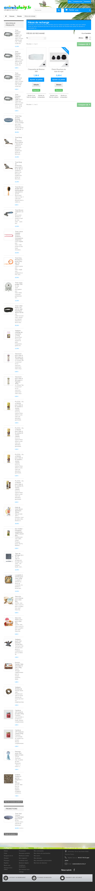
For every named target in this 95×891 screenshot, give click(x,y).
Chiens (6, 851)
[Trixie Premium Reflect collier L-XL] (8, 34)
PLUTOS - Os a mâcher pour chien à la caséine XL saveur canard (19, 485)
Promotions (11, 809)
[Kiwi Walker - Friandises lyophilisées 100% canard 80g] (8, 533)
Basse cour (7, 865)
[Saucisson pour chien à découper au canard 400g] (8, 357)
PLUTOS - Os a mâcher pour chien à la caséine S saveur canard (19, 406)
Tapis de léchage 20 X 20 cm (19, 555)
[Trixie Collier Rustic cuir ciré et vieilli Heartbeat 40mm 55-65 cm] (8, 310)
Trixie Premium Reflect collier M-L (18, 54)
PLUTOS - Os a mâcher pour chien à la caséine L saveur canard (19, 459)
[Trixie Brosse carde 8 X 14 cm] (8, 214)
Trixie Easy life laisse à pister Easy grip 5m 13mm (18, 261)
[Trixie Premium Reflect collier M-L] (8, 55)
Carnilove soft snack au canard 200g (19, 731)
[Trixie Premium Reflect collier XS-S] (8, 98)
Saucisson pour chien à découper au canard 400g (19, 356)
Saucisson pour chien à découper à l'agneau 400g (19, 380)
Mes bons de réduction (40, 863)
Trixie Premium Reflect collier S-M (18, 75)
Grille (86, 39)
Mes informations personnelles (43, 860)
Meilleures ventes (24, 855)
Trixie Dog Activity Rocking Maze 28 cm (19, 118)
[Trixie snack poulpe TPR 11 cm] (8, 286)
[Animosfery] (17, 8)
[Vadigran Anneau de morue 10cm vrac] (8, 691)
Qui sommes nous (24, 869)
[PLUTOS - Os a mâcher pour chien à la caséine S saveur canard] (8, 405)
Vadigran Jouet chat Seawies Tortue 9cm (18, 641)
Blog (70, 1)
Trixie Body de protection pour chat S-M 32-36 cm (19, 165)
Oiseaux (6, 858)
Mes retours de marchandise (42, 853)
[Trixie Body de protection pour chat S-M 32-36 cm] (8, 166)
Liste (90, 39)
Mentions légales (24, 863)
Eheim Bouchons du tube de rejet (59, 70)
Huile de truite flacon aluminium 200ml (19, 509)
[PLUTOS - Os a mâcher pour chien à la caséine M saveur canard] (8, 432)
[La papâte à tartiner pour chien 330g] (8, 579)
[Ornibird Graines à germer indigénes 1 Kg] (8, 778)
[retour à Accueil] (6, 16)
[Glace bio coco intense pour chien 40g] (8, 600)
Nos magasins (23, 858)
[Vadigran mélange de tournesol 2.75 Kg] (8, 334)
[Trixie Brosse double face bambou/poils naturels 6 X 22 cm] (8, 191)
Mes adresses (38, 858)
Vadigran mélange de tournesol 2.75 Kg (19, 333)
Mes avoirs (37, 855)
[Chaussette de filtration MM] (36, 57)
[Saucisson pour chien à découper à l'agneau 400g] (8, 381)
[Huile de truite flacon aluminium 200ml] (8, 511)
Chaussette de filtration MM (36, 70)
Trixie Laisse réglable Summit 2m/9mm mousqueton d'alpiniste (19, 236)
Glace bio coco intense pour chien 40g (19, 599)
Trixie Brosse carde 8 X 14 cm (19, 211)
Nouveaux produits (10, 24)
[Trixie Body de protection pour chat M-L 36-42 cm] (8, 141)
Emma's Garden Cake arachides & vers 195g (19, 665)
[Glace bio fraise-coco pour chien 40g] (8, 622)
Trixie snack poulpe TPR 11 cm (18, 284)
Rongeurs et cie (8, 855)
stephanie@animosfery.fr (79, 864)
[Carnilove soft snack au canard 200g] (8, 734)
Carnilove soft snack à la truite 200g (19, 712)
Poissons (11, 16)
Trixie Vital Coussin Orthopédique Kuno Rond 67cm (19, 817)
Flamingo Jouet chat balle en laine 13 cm (19, 754)
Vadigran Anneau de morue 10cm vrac (19, 689)
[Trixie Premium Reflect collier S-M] (8, 77)
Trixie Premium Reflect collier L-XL (18, 32)
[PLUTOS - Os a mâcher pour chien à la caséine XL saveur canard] (8, 485)
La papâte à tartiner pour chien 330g (19, 576)
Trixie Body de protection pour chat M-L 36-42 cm (19, 141)
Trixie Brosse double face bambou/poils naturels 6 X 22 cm (19, 190)
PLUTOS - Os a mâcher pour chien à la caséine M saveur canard (19, 432)
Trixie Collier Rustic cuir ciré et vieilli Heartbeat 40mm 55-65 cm (19, 310)
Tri (27, 38)
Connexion (87, 1)
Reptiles (6, 863)
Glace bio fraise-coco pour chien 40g (18, 620)
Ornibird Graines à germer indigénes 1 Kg (18, 778)
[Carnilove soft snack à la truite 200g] (8, 714)
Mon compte (38, 848)
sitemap (21, 872)
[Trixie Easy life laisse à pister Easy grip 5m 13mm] (8, 262)
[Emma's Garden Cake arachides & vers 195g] (8, 666)
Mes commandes (39, 851)
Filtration (19, 16)
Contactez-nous (77, 1)
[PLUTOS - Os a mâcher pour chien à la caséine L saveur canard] (8, 458)
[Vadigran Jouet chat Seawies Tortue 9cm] (8, 643)
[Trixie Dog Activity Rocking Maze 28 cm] (8, 120)
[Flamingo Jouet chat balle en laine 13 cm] (8, 755)
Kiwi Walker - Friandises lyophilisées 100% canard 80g (19, 532)
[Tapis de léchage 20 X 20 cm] (8, 557)
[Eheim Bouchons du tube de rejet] (59, 57)
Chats (5, 853)
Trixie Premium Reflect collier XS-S (18, 97)
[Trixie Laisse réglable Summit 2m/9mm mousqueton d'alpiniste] (8, 235)
